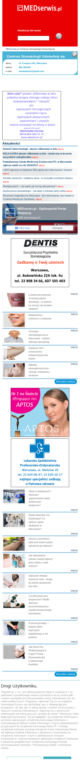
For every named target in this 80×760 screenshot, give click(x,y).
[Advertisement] (41, 82)
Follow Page (24, 228)
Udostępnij (57, 228)
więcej (60, 149)
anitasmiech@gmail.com (31, 71)
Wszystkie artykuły (65, 381)
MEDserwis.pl (12, 49)
